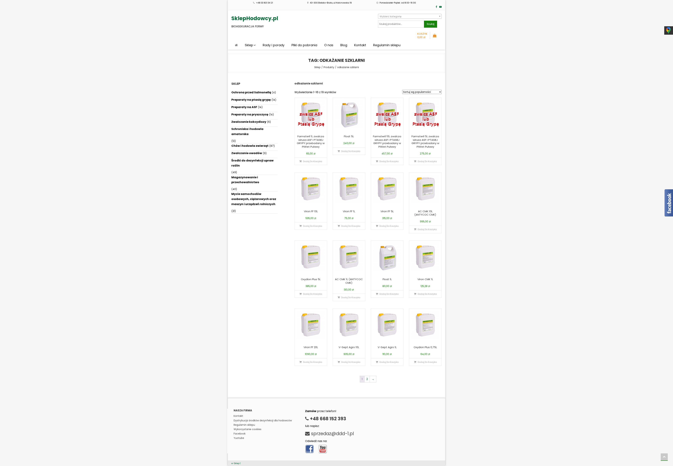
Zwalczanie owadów (246, 153)
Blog (343, 45)
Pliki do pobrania (304, 45)
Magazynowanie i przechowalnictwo (245, 179)
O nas (328, 45)
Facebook (240, 433)
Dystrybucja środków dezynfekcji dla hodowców (263, 420)
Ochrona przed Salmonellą (251, 92)
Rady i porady (273, 45)
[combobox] (410, 16)
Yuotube (239, 438)
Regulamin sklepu (386, 45)
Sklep (249, 45)
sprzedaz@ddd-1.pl (332, 433)
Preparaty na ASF (244, 107)
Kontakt (360, 45)
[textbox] (409, 16)
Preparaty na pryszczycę (249, 114)
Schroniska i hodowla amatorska (247, 131)
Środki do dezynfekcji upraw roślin (252, 163)
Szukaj (430, 24)
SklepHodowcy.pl (254, 18)
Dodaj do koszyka (312, 161)
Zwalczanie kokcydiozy (248, 122)
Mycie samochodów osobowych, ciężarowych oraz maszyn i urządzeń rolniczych (253, 199)
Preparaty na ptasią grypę (251, 100)
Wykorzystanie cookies (247, 429)
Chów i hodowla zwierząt (249, 146)
